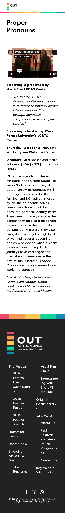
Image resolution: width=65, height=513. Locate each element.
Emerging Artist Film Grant (16, 456)
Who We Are (46, 416)
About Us (48, 422)
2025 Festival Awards (18, 419)
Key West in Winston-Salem (47, 470)
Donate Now (18, 443)
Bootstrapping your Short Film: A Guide (49, 385)
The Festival (18, 366)
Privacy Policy (42, 501)
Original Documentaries (46, 404)
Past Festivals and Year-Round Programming (49, 441)
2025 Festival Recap (18, 403)
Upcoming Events (16, 434)
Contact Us (49, 460)
